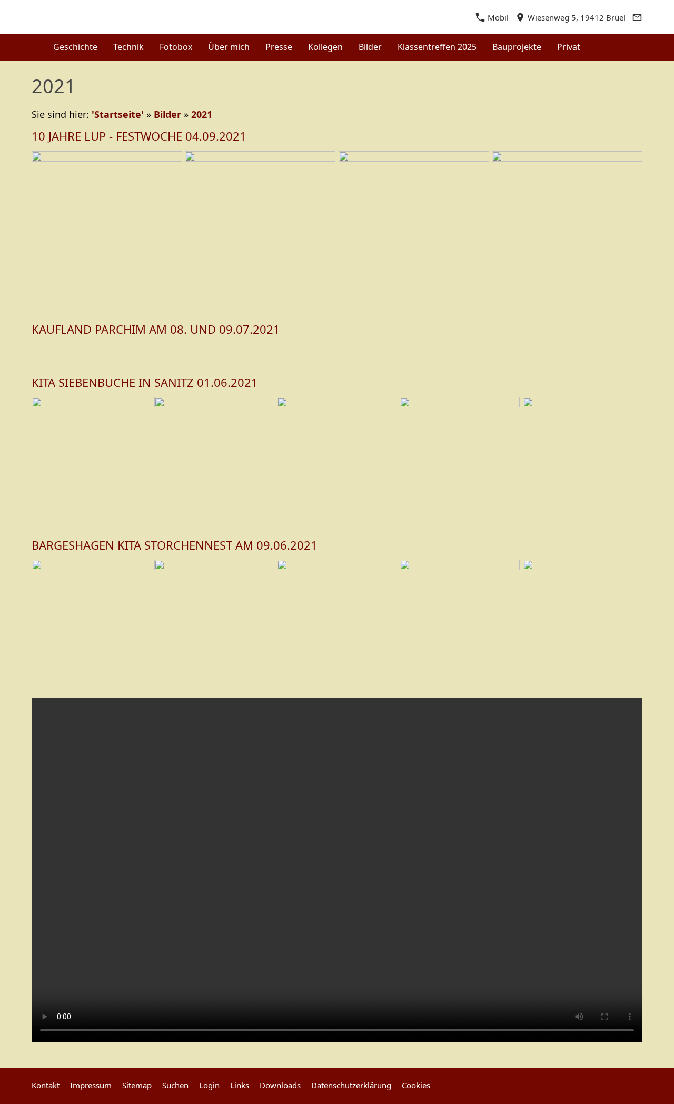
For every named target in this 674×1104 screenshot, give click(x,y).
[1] (331, 353)
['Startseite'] (33, 47)
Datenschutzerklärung (351, 1085)
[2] (342, 353)
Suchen (175, 1085)
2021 (201, 114)
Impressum (91, 1085)
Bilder (167, 114)
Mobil (497, 17)
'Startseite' (118, 114)
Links (239, 1085)
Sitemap (137, 1085)
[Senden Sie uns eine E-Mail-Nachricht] (636, 17)
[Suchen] (641, 47)
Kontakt (46, 1085)
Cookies (416, 1085)
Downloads (280, 1085)
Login (209, 1085)
